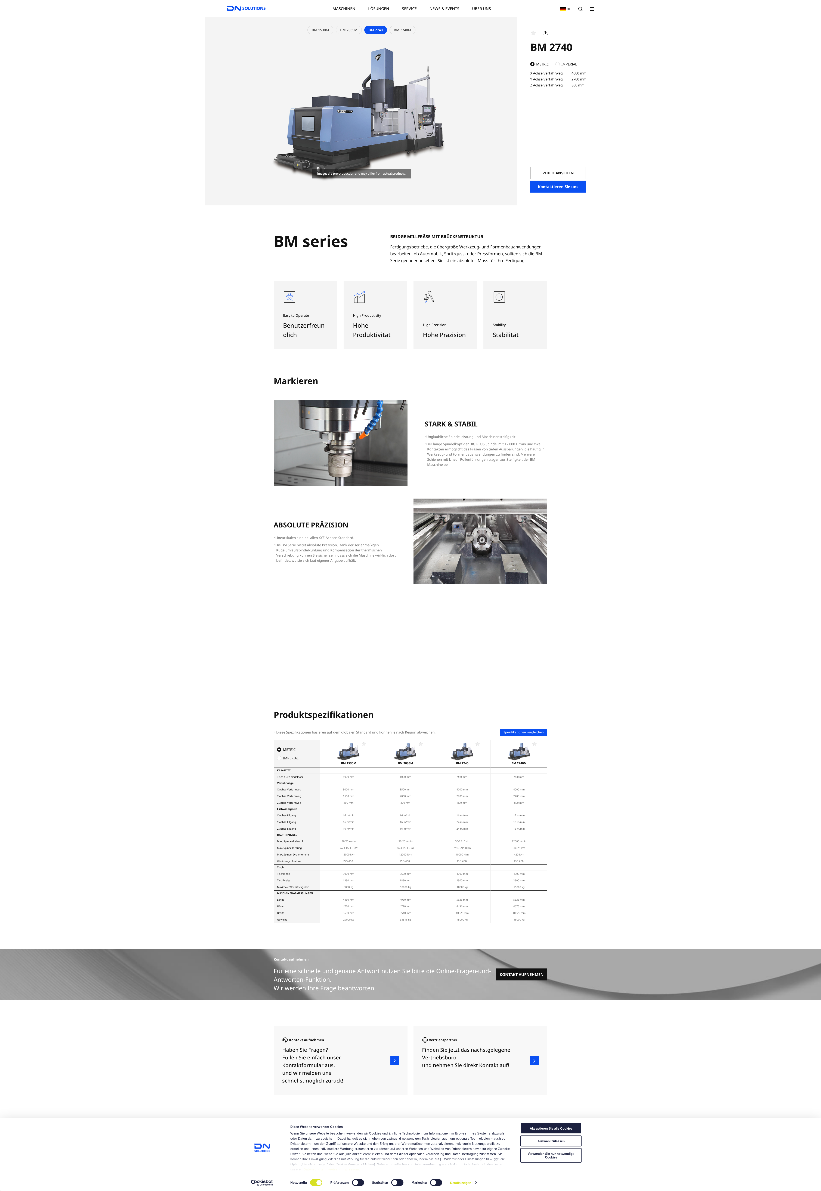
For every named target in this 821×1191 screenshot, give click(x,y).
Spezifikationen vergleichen (524, 732)
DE (564, 9)
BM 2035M (348, 30)
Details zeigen (460, 1182)
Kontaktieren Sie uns (558, 186)
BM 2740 (376, 30)
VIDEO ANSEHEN (558, 172)
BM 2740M (402, 30)
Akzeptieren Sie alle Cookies (551, 1128)
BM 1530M (320, 30)
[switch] (358, 1182)
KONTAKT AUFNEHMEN (522, 974)
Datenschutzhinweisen (321, 1169)
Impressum (350, 1169)
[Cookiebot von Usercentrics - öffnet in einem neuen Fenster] (262, 1182)
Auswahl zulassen (551, 1141)
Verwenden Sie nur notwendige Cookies (551, 1155)
